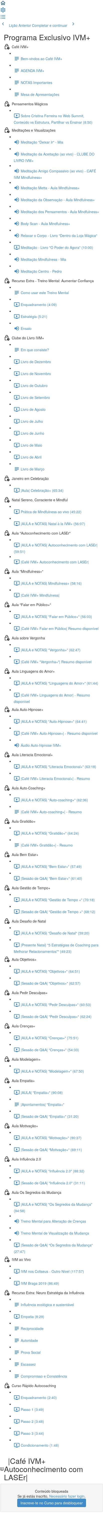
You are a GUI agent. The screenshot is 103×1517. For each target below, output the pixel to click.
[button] (3, 4)
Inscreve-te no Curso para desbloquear (51, 1502)
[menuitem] (3, 11)
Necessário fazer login (66, 1496)
